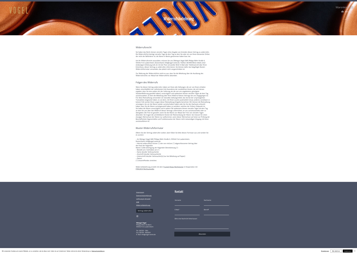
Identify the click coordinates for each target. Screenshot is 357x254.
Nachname (207, 200)
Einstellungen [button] (325, 251)
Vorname (178, 200)
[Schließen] (355, 251)
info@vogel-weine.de (172, 63)
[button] (344, 7)
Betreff (206, 209)
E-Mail (177, 209)
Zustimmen (347, 251)
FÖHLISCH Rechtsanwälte (145, 169)
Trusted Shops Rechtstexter (173, 167)
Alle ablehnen (336, 251)
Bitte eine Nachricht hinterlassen (186, 218)
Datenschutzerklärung (98, 251)
